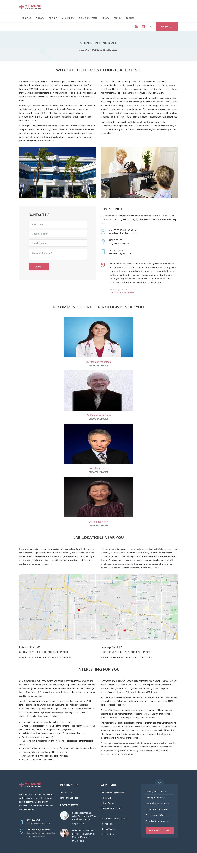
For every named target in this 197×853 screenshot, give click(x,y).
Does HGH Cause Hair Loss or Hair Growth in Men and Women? (83, 833)
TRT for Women (107, 803)
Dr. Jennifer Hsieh (98, 521)
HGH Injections (107, 834)
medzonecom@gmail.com (38, 823)
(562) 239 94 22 (116, 250)
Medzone (84, 49)
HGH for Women (108, 829)
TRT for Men (106, 798)
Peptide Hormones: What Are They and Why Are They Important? (84, 816)
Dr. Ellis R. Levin (98, 468)
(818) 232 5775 (33, 820)
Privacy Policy (66, 793)
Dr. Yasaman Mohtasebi (98, 361)
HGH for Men (106, 824)
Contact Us (166, 27)
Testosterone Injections (111, 808)
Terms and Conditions (69, 798)
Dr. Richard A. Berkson (98, 415)
